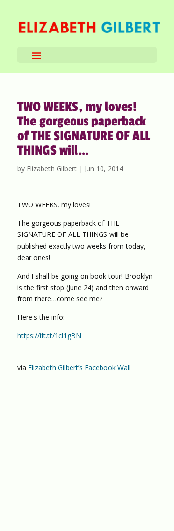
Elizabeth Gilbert (52, 168)
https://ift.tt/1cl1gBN (49, 335)
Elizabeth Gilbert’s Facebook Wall (79, 367)
